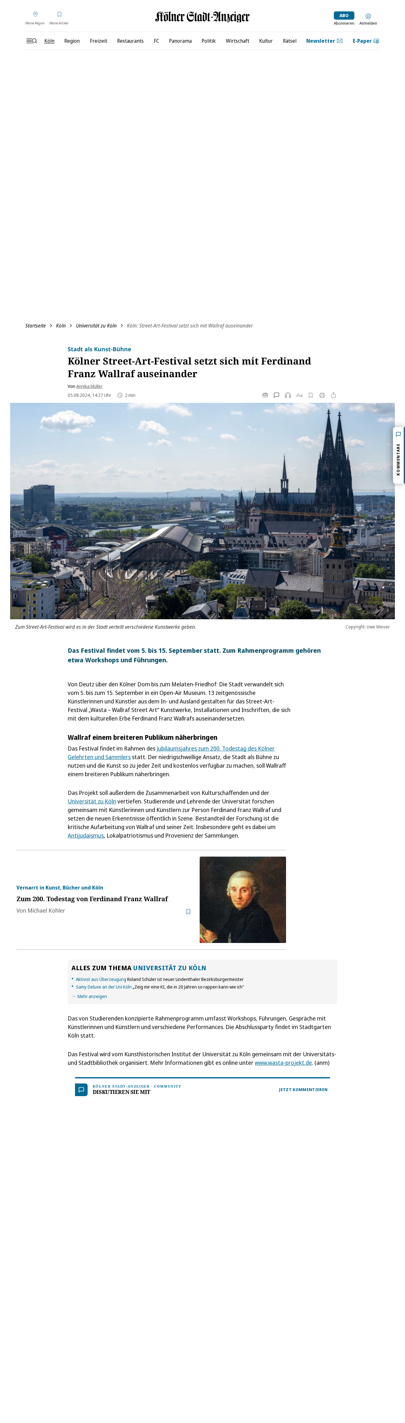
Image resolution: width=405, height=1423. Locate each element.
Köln (61, 325)
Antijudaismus (86, 835)
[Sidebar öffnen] (31, 40)
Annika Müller (89, 386)
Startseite (35, 325)
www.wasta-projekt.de (283, 1062)
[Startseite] (202, 16)
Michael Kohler (46, 910)
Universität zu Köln (96, 325)
